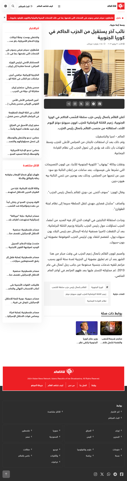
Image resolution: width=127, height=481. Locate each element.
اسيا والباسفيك (105, 135)
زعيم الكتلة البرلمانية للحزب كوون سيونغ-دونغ (86, 294)
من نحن (71, 385)
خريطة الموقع (37, 385)
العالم (121, 135)
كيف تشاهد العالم (45, 6)
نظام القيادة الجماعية (96, 300)
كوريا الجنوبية (97, 287)
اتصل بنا (83, 385)
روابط (94, 385)
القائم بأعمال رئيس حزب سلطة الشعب (69, 287)
